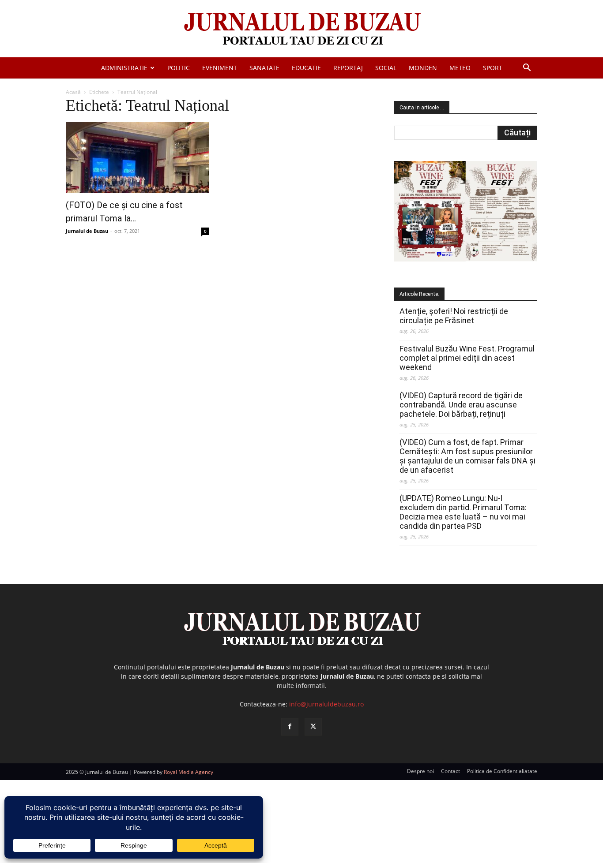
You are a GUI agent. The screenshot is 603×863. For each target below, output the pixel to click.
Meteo (460, 68)
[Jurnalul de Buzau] (301, 29)
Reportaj (348, 68)
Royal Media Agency (188, 772)
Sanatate (264, 68)
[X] (313, 726)
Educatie (306, 68)
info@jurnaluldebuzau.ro (326, 704)
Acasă (73, 92)
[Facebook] (289, 726)
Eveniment (219, 68)
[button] (526, 68)
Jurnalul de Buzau (87, 231)
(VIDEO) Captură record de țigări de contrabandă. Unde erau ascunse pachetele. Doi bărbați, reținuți (461, 404)
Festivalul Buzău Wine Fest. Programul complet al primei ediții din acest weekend (467, 358)
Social (385, 68)
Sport (492, 68)
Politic (178, 68)
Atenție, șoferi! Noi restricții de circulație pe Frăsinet (453, 315)
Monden (423, 68)
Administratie (124, 68)
